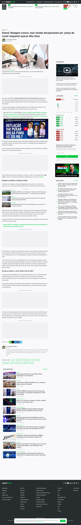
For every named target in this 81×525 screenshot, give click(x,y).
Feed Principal (18, 363)
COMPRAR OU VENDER (40, 499)
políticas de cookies (40, 521)
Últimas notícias (30, 1)
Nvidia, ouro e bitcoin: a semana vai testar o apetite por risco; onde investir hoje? (31, 401)
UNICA (32, 363)
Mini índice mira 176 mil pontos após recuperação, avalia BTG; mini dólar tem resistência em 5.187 (30, 427)
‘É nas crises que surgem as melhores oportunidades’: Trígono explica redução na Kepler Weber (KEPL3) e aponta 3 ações (68, 207)
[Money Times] (10, 1)
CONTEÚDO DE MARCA (40, 501)
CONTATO (4, 492)
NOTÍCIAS (22, 488)
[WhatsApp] (72, 2)
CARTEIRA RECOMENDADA (41, 488)
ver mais (4, 8)
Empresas (13, 190)
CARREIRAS (22, 506)
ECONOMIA (22, 495)
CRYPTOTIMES (76, 488)
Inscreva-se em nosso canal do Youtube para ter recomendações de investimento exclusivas (67, 84)
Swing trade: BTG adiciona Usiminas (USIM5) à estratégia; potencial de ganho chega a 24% (29, 436)
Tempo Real (26, 363)
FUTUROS (59, 504)
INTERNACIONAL (23, 501)
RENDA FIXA (22, 497)
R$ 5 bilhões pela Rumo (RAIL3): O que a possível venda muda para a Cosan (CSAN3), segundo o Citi (67, 190)
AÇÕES (59, 490)
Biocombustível (27, 360)
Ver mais (76, 180)
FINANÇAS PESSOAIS (24, 499)
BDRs (59, 495)
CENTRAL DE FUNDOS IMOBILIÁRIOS (43, 492)
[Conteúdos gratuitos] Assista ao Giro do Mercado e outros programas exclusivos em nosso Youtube (66, 79)
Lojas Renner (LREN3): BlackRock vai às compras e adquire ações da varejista (31, 383)
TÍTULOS (59, 511)
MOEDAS (59, 501)
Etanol (12, 363)
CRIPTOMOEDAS (61, 499)
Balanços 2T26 (58, 1)
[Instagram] (65, 2)
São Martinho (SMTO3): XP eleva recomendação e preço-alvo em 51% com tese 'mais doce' (67, 195)
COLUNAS (38, 497)
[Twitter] (78, 2)
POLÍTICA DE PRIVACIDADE (7, 497)
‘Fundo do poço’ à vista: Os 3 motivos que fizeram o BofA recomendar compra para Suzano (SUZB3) (28, 198)
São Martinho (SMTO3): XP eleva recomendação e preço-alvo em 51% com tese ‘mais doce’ (28, 205)
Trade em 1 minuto (20, 398)
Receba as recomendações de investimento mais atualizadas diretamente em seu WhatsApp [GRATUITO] (67, 90)
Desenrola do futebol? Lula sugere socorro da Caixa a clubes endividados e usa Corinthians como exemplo (31, 445)
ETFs (58, 508)
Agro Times (19, 360)
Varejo (17, 372)
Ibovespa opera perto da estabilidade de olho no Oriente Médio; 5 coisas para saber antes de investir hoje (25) (31, 419)
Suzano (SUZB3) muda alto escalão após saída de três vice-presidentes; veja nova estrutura (67, 218)
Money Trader (19, 433)
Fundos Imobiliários (20, 451)
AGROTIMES (75, 490)
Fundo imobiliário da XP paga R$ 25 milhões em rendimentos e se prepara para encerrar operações (31, 454)
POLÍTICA (22, 504)
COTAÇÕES (60, 488)
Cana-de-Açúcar (36, 360)
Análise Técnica (19, 425)
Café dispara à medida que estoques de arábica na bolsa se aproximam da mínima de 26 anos (68, 213)
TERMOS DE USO (5, 495)
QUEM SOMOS (4, 488)
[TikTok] (76, 483)
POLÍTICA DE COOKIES (6, 499)
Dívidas (18, 389)
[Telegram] (74, 2)
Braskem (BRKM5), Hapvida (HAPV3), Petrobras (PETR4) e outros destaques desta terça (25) (30, 409)
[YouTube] (68, 2)
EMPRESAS (22, 492)
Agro (4, 29)
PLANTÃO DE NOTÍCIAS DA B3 (41, 504)
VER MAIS (76, 95)
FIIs (58, 492)
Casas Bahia (39, 1)
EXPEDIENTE (4, 490)
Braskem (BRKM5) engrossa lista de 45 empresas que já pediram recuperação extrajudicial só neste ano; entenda (30, 392)
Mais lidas (60, 180)
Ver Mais (45, 369)
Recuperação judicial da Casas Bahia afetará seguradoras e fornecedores (29, 374)
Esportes (18, 442)
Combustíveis (6, 363)
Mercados (18, 415)
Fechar (62, 520)
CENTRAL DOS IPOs (40, 490)
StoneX (41, 177)
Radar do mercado (20, 407)
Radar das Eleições (48, 1)
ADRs (59, 506)
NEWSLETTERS (39, 506)
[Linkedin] (70, 2)
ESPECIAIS (22, 508)
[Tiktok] (76, 2)
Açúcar (13, 360)
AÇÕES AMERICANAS (62, 497)
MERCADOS (22, 490)
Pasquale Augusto (12, 39)
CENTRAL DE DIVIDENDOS (41, 495)
